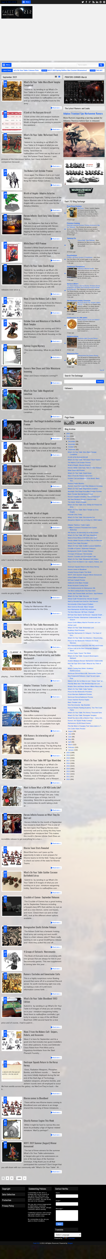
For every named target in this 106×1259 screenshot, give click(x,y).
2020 (68, 752)
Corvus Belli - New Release (86, 240)
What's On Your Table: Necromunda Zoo (41, 624)
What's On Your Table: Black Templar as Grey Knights (41, 570)
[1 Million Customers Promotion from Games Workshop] (11, 716)
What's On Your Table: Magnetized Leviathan (38, 392)
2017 (68, 760)
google (90, 2)
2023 (68, 433)
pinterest (104, 2)
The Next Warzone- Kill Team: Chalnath (81, 612)
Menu (27, 2)
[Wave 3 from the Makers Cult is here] (11, 307)
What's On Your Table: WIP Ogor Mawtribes (42, 760)
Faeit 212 (36, 1243)
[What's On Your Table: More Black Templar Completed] (11, 91)
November (72, 444)
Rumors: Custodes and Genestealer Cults (42, 974)
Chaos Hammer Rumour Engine (78, 700)
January (71, 750)
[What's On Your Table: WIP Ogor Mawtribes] (11, 769)
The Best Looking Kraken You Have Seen (82, 591)
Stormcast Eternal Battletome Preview (80, 697)
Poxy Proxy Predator (74, 206)
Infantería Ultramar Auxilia (86, 268)
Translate (71, 1238)
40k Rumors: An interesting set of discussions (39, 737)
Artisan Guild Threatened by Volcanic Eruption (83, 599)
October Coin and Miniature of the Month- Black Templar (42, 322)
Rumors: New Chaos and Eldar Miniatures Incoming (42, 370)
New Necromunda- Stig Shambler (79, 705)
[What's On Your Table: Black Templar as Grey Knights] (11, 577)
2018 (68, 758)
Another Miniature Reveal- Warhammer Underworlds (85, 661)
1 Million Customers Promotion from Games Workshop (40, 709)
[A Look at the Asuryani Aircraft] (11, 121)
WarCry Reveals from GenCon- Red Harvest (83, 601)
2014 (68, 768)
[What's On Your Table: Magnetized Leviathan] (11, 399)
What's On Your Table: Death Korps (39, 266)
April (69, 742)
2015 (68, 766)
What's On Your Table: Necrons (78, 596)
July (69, 734)
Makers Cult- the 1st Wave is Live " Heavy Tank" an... (86, 681)
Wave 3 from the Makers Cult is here (40, 298)
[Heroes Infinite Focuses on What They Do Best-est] (11, 823)
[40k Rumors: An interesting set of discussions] (11, 744)
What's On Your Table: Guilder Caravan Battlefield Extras (40, 874)
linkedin (97, 2)
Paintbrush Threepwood (76, 266)
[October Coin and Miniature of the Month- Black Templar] (11, 330)
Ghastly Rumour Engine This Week (39, 1120)
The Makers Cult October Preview (38, 171)
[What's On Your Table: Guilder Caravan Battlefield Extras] (11, 881)
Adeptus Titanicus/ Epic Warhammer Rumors (83, 113)
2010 (68, 779)
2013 (68, 771)
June (70, 737)
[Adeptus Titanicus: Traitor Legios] (11, 694)
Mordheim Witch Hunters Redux (88, 338)
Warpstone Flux (72, 353)
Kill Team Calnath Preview (76, 580)
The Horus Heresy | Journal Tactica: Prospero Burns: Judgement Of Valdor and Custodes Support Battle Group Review (83, 287)
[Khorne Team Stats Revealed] (11, 856)
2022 (68, 436)
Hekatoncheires (72, 336)
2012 (68, 774)
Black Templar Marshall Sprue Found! (40, 443)
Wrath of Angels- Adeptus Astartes (39, 193)
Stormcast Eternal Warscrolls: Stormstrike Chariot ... (85, 673)
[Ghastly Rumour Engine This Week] (11, 1129)
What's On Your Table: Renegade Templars (82, 715)
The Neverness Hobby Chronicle (78, 300)
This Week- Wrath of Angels (36, 513)
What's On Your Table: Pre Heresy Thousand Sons (85, 712)
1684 (19, 1178)
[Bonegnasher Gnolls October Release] (11, 936)
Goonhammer (72, 255)
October (71, 447)
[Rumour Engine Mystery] (11, 354)
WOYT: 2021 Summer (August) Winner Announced (40, 1144)
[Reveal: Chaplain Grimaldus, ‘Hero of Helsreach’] (11, 474)
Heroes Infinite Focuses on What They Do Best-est (42, 816)
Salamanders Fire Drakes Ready (88, 355)
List (59, 77)
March (70, 744)
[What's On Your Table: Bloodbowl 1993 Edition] (11, 1007)
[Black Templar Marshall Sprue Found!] (11, 452)
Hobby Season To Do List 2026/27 (89, 319)
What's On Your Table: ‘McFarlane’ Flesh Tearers (41, 136)
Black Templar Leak (74, 702)
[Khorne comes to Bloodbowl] (11, 1107)
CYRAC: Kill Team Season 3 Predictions (80, 257)
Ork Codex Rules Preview (76, 728)
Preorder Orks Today (33, 602)
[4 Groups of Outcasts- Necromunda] (11, 960)
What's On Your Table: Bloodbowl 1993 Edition (40, 1000)
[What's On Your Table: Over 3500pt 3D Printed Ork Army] (11, 544)
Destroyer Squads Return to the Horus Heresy (41, 1063)
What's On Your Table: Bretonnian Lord (81, 628)
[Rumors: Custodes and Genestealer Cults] (11, 983)
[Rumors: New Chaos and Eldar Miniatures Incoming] (11, 377)
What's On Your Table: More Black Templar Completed (42, 83)
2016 (68, 763)
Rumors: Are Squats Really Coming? (80, 720)
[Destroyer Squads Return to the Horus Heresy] (11, 1071)
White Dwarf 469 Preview (35, 243)
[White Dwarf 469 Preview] (11, 252)
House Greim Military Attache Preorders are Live (84, 622)
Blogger (70, 1243)
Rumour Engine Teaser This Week (79, 653)
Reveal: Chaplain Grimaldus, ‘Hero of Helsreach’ (40, 467)
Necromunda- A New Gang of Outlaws (80, 604)
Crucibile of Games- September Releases (41, 897)
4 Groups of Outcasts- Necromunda (39, 951)
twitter (82, 2)
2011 (68, 776)
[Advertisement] (55, 38)
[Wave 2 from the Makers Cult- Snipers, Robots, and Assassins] (11, 1040)
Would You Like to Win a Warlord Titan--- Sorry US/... (85, 718)
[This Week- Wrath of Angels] (11, 522)
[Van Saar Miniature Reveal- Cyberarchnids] (11, 499)
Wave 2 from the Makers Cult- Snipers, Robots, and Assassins (41, 1033)
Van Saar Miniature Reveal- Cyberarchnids (42, 491)
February (71, 747)
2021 (68, 439)
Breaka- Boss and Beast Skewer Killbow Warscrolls (85, 686)
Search (101, 65)
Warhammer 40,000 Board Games (79, 723)
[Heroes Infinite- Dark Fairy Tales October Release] (11, 224)
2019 (68, 755)
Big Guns (81, 208)
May (69, 739)
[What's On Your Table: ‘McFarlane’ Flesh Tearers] (11, 143)
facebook (86, 2)
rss (93, 2)
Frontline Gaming (73, 223)
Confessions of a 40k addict (77, 317)
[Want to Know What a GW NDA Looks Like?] (11, 796)
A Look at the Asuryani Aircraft (37, 112)
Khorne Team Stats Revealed (36, 848)
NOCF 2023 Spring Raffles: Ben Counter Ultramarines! (53, 70)
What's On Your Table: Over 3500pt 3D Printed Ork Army (40, 537)
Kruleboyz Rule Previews (76, 630)
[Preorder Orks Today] (11, 611)
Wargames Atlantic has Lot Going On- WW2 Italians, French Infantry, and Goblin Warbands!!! (42, 655)
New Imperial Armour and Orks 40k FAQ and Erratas (85, 645)
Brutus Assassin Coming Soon (78, 585)
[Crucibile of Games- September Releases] (11, 906)
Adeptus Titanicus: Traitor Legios (38, 685)
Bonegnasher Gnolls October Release (40, 927)
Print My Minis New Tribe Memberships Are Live (84, 683)
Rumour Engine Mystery (34, 346)
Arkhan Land (72, 625)
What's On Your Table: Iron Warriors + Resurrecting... (86, 638)
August (70, 731)
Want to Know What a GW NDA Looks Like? (42, 787)
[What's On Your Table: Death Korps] (11, 274)
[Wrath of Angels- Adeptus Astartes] (11, 202)
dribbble (100, 2)
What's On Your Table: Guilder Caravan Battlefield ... (85, 546)
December (72, 441)
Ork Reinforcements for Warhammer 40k (81, 588)
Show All (102, 370)
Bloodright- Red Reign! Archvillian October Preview (42, 422)
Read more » (57, 108)
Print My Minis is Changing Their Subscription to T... (85, 726)
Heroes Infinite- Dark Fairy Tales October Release (41, 217)
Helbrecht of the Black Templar (78, 583)
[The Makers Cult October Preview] (11, 179)
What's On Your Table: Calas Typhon (80, 689)
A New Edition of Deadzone (77, 577)
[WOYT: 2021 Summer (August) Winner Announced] (11, 1151)
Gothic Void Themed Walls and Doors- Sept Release (85, 593)
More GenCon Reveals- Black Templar (81, 607)
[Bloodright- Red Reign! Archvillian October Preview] (11, 430)
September (72, 449)
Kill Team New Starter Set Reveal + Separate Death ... (86, 615)
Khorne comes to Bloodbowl (36, 1098)
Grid (56, 77)
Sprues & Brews (73, 284)
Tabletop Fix (71, 238)
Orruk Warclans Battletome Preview (80, 694)
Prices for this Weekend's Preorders (80, 692)
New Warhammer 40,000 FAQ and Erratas (82, 609)
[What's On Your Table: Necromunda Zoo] (11, 633)
